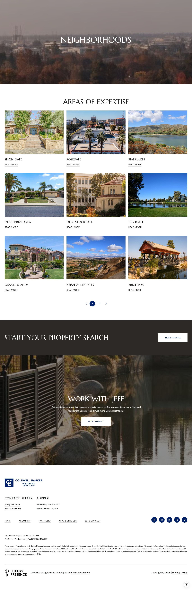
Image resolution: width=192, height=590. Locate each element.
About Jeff (25, 521)
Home (8, 521)
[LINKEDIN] (169, 520)
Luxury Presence (80, 572)
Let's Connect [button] (96, 421)
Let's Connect (92, 521)
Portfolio (45, 521)
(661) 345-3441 (12, 504)
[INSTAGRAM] (162, 520)
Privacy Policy (179, 572)
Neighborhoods (68, 521)
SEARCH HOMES (173, 337)
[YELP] (177, 520)
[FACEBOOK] (154, 520)
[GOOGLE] (184, 520)
